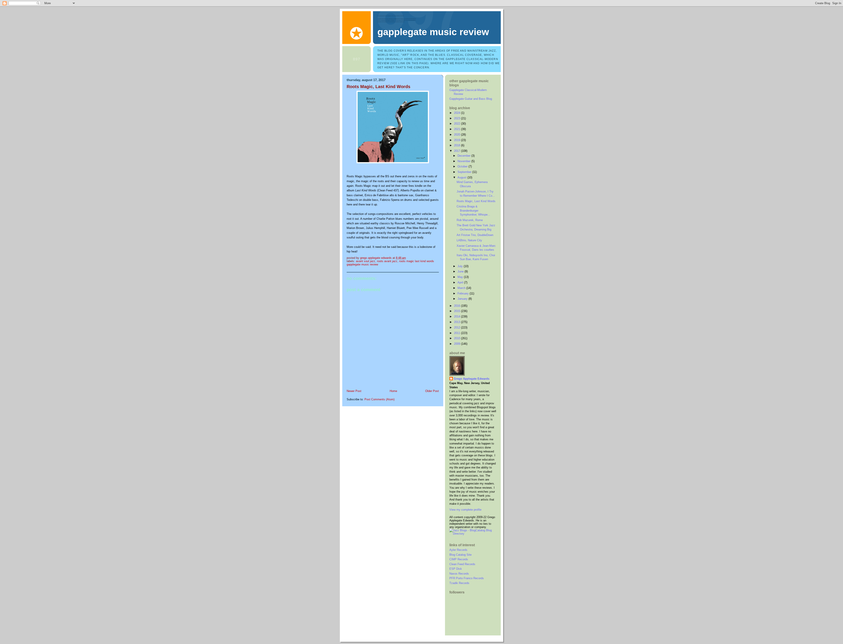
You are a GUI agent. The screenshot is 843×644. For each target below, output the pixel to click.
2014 (457, 316)
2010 (457, 338)
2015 (457, 311)
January (463, 298)
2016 (457, 305)
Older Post (432, 391)
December (464, 155)
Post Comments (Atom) (379, 399)
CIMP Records (458, 559)
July (461, 266)
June (461, 271)
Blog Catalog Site (460, 554)
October (463, 166)
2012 (457, 327)
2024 (457, 112)
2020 (457, 134)
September (465, 172)
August (462, 177)
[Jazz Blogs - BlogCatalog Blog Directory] (472, 533)
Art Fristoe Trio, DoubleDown (475, 235)
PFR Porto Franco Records (466, 578)
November (464, 161)
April (461, 282)
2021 (457, 129)
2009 (457, 343)
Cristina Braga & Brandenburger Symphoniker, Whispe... (473, 210)
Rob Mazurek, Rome (470, 220)
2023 (457, 118)
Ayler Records (458, 549)
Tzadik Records (459, 583)
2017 (457, 150)
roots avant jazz (387, 261)
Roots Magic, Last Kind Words (476, 201)
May (461, 277)
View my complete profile (465, 509)
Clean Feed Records (462, 564)
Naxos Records (459, 573)
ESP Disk (455, 568)
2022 (457, 123)
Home (393, 391)
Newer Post (354, 391)
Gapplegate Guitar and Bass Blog (470, 98)
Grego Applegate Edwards (471, 378)
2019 (457, 140)
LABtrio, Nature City (469, 240)
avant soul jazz (365, 261)
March (462, 288)
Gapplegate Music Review (433, 32)
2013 (457, 322)
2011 (457, 333)
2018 (457, 145)
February (464, 293)
